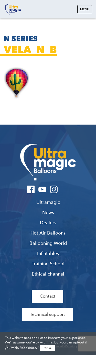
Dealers (48, 223)
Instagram (54, 189)
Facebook (31, 189)
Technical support (47, 314)
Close (47, 348)
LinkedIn (65, 189)
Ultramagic (13, 9)
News (48, 212)
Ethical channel (48, 274)
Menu (84, 9)
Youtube (42, 189)
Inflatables (48, 253)
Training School (48, 264)
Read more (28, 348)
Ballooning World (48, 243)
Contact (47, 296)
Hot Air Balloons (48, 233)
